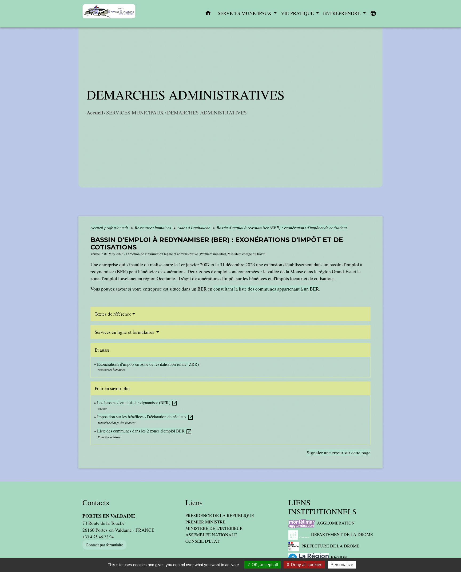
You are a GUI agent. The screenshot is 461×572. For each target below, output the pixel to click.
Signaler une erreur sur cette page (339, 452)
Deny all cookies (306, 564)
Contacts (95, 502)
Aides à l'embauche (194, 227)
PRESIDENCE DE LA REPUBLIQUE (219, 515)
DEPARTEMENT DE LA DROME (342, 534)
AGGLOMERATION (336, 523)
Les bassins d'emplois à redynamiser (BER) (137, 402)
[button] (208, 13)
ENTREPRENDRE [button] (342, 13)
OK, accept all (264, 564)
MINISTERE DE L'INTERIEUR (214, 528)
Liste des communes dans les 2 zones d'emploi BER (144, 431)
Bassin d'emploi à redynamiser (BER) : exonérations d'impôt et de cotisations (282, 227)
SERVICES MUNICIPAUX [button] (245, 13)
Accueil (95, 112)
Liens (193, 502)
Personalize (342, 564)
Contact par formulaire (104, 544)
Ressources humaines (153, 227)
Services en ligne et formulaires (125, 332)
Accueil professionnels (109, 227)
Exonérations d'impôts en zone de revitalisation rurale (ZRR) (148, 364)
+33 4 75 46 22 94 (98, 536)
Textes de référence (113, 314)
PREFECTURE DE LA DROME (330, 546)
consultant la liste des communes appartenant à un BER (266, 288)
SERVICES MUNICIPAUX (135, 112)
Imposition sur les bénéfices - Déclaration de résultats (145, 416)
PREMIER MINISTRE (205, 522)
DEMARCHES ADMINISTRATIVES (207, 112)
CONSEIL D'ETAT (202, 541)
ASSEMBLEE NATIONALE (211, 534)
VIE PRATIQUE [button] (298, 13)
